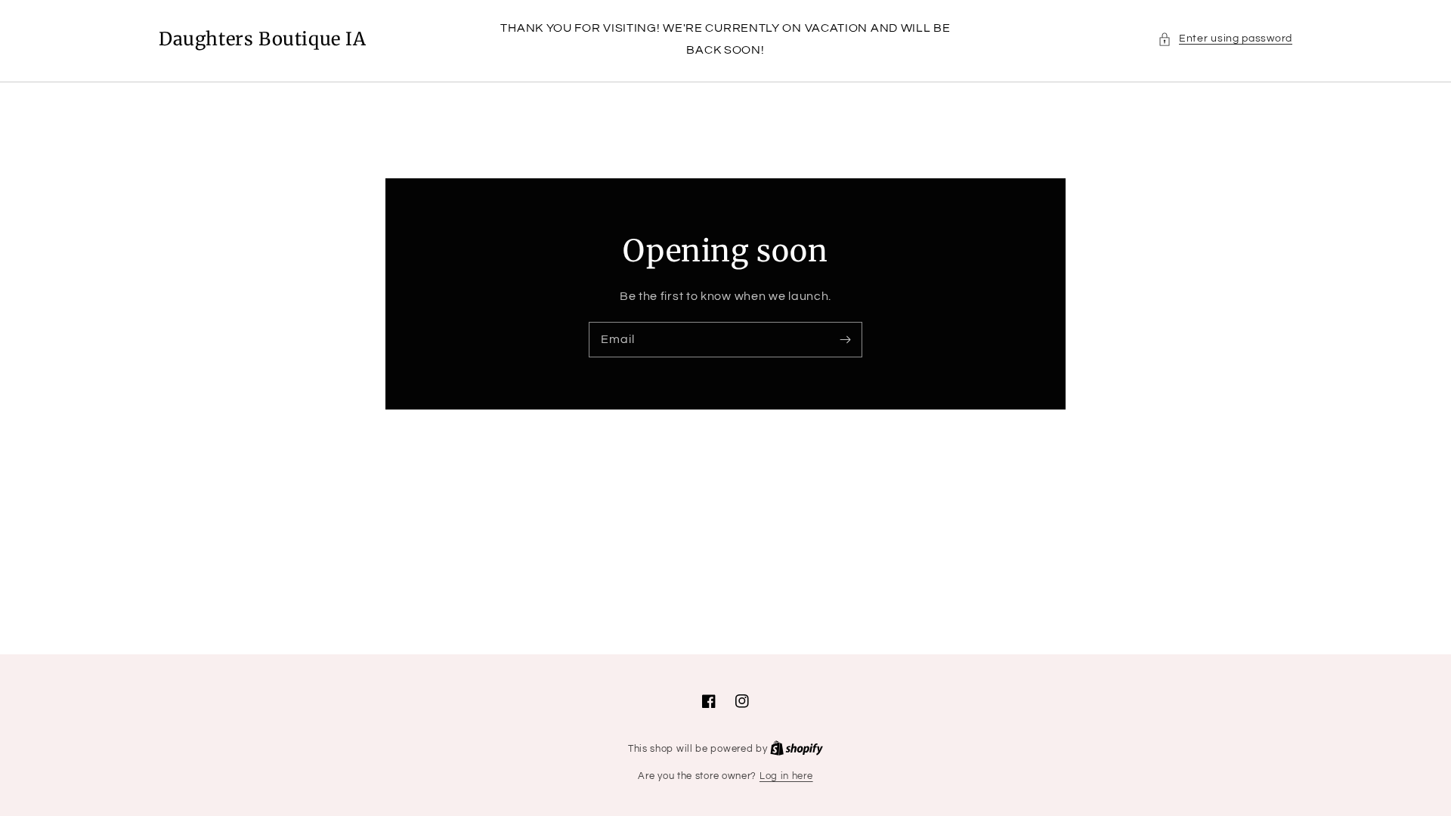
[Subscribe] (845, 339)
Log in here (786, 776)
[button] (1225, 38)
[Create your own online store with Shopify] (796, 748)
